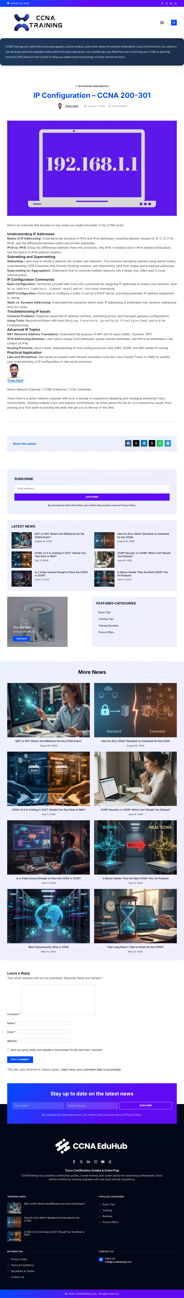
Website (12, 1040)
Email (11, 1031)
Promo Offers (106, 632)
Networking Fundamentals (93, 86)
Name (11, 1023)
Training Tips (106, 618)
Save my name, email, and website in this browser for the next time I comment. (56, 1049)
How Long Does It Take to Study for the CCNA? (135, 946)
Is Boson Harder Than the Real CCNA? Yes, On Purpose (136, 878)
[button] (162, 22)
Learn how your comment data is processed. (91, 1069)
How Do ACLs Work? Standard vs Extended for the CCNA (135, 740)
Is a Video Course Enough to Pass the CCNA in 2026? (48, 878)
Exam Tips (104, 612)
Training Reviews (108, 625)
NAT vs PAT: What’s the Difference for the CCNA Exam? (48, 740)
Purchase (21, 638)
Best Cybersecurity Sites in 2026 (48, 946)
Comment (13, 1014)
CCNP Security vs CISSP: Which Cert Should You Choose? (135, 809)
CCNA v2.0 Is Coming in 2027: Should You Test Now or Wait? (48, 809)
